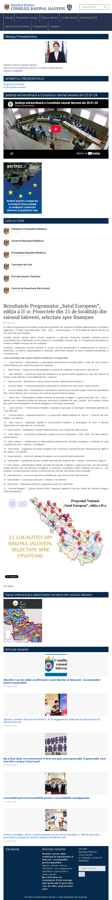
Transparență (40, 26)
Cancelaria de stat (22, 264)
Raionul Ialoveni (49, 17)
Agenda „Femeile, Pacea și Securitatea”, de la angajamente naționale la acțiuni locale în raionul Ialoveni (52, 721)
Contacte (54, 26)
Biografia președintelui (14, 84)
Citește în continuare (13, 70)
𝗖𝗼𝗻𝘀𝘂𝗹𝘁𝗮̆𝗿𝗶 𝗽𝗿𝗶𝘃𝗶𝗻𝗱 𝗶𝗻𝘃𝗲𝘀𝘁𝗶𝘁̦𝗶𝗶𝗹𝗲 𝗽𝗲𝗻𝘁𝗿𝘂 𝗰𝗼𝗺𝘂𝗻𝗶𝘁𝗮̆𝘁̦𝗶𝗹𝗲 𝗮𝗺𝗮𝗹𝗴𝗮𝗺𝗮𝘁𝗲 (47, 798)
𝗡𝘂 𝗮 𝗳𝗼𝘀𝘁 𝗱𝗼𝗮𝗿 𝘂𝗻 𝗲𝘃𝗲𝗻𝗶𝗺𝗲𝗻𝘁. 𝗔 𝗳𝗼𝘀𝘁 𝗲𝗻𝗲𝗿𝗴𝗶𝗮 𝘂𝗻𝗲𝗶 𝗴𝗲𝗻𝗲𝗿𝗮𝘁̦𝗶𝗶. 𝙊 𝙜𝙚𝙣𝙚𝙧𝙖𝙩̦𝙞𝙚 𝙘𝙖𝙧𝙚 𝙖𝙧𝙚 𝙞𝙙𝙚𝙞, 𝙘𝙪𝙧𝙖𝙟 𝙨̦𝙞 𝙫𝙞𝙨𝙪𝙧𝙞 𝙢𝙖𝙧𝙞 (55, 760)
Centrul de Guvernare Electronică (31, 288)
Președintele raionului (27, 17)
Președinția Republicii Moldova (29, 252)
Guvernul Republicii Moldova (28, 240)
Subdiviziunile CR (88, 17)
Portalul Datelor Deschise (26, 276)
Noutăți (9, 17)
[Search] (105, 7)
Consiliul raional (69, 17)
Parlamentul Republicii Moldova (29, 229)
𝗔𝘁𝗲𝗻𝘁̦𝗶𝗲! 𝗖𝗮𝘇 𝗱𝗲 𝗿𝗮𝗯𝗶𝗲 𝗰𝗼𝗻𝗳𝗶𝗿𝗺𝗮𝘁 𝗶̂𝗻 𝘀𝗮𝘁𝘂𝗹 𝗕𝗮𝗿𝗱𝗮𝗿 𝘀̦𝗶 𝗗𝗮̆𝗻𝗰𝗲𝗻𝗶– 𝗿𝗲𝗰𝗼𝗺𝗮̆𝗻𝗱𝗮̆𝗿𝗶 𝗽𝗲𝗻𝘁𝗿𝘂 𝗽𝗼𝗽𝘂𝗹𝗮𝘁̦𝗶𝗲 (52, 681)
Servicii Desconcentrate (17, 26)
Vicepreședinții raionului (15, 87)
